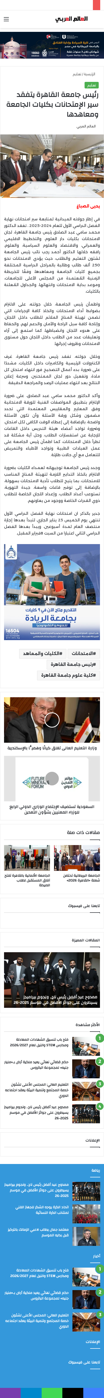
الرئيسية (90, 74)
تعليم (77, 74)
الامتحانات (82, 653)
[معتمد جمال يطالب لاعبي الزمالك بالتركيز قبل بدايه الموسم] (86, 1236)
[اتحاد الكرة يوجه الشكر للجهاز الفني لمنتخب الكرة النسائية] (86, 1213)
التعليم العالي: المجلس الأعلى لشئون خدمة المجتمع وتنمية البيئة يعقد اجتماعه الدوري (36, 1090)
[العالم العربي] (71, 19)
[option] (52, 980)
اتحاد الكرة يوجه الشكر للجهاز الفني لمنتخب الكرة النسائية (53, 999)
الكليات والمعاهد (41, 653)
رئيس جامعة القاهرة (72, 664)
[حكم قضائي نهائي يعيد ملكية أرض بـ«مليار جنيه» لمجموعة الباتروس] (86, 1068)
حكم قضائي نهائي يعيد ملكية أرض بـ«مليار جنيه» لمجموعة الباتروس (36, 1065)
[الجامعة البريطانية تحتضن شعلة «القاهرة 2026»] (77, 858)
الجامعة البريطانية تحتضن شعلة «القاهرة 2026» (81, 878)
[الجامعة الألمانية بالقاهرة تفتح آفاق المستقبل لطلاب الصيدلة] (27, 858)
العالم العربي (86, 126)
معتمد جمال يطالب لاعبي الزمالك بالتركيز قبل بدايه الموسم (38, 1232)
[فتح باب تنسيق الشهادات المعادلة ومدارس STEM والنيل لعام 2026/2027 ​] (86, 1046)
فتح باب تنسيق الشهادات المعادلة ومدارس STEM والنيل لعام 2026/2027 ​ (38, 1042)
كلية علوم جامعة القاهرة (67, 675)
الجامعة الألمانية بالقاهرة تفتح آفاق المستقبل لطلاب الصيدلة (27, 880)
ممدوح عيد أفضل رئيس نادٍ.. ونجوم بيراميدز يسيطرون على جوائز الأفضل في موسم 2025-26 (36, 1112)
